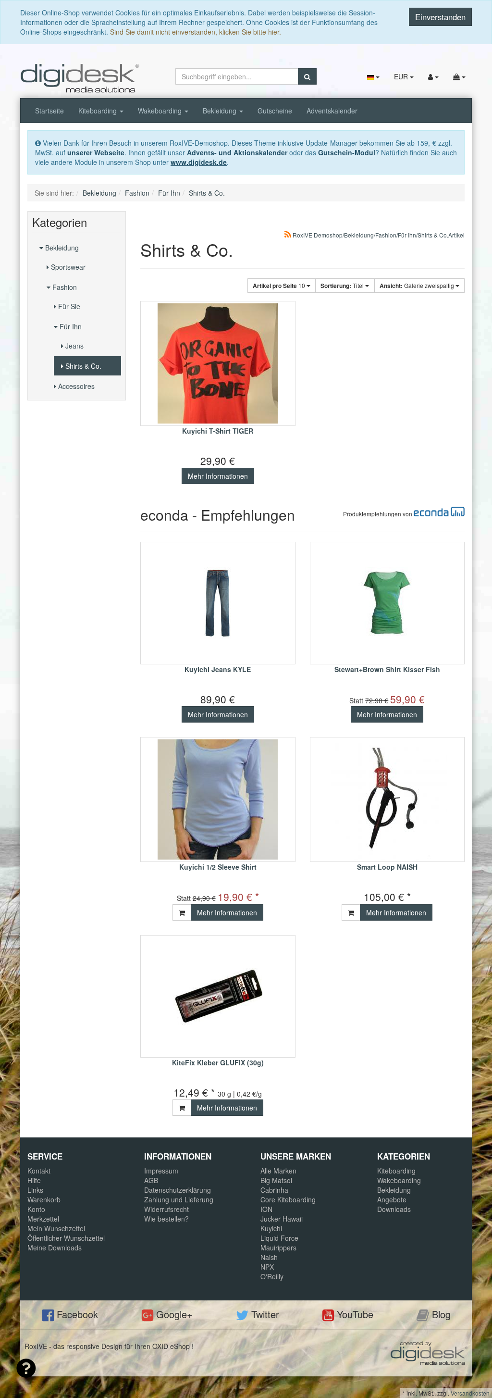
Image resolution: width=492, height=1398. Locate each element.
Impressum (161, 1170)
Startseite (49, 110)
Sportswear (67, 267)
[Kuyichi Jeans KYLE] (217, 603)
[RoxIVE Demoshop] (80, 77)
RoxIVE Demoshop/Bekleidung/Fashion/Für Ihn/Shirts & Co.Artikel (378, 235)
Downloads (394, 1209)
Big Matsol (276, 1180)
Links (35, 1190)
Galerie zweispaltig (417, 285)
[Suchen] (307, 76)
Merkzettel (43, 1218)
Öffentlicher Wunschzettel (66, 1238)
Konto (36, 1209)
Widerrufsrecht (166, 1209)
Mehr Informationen (218, 476)
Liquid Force (279, 1238)
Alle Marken (278, 1170)
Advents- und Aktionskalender (237, 152)
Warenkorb (44, 1199)
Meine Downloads (54, 1247)
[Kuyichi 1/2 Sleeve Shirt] (217, 799)
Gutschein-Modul (346, 152)
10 (280, 285)
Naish (269, 1257)
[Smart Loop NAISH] (387, 799)
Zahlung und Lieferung (178, 1199)
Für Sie (68, 306)
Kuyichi (271, 1228)
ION (266, 1209)
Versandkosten (470, 1393)
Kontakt (38, 1170)
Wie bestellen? (166, 1218)
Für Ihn (70, 326)
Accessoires (75, 386)
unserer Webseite (95, 152)
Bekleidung (220, 110)
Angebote (391, 1199)
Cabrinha (274, 1190)
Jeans (73, 345)
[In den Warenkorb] (181, 912)
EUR (402, 76)
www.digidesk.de (199, 162)
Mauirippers (278, 1247)
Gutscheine (275, 110)
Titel (342, 285)
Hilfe (34, 1180)
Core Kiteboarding (288, 1199)
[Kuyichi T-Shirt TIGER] (217, 363)
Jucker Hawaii (281, 1218)
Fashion (63, 287)
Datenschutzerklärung (177, 1190)
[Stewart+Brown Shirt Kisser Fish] (387, 603)
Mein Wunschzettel (56, 1228)
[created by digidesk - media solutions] (429, 1352)
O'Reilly (271, 1276)
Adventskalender (332, 110)
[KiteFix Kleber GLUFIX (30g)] (217, 996)
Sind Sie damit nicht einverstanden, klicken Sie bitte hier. (195, 32)
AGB (151, 1180)
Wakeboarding (161, 110)
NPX (267, 1267)
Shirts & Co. (82, 366)
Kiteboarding (98, 110)
